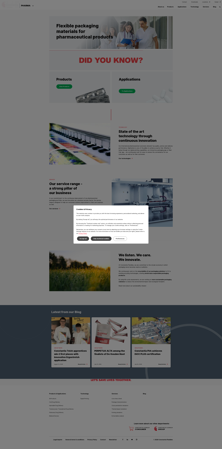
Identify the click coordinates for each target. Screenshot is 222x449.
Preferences (120, 239)
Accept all (83, 239)
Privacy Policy (83, 233)
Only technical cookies (101, 239)
